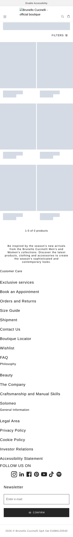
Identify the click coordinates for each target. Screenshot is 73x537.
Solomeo (8, 403)
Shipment (8, 320)
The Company (13, 385)
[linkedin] (22, 474)
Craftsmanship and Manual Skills (30, 394)
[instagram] (14, 474)
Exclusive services (17, 282)
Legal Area (10, 421)
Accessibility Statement (21, 459)
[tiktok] (51, 474)
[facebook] (29, 474)
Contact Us (10, 329)
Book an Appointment (19, 292)
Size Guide (10, 311)
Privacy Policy (13, 430)
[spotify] (59, 474)
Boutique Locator (15, 339)
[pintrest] (36, 474)
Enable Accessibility (36, 3)
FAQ (4, 358)
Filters (58, 35)
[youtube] (44, 474)
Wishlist (7, 348)
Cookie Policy (12, 440)
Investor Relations (16, 449)
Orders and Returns (18, 301)
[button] (5, 17)
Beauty (6, 375)
